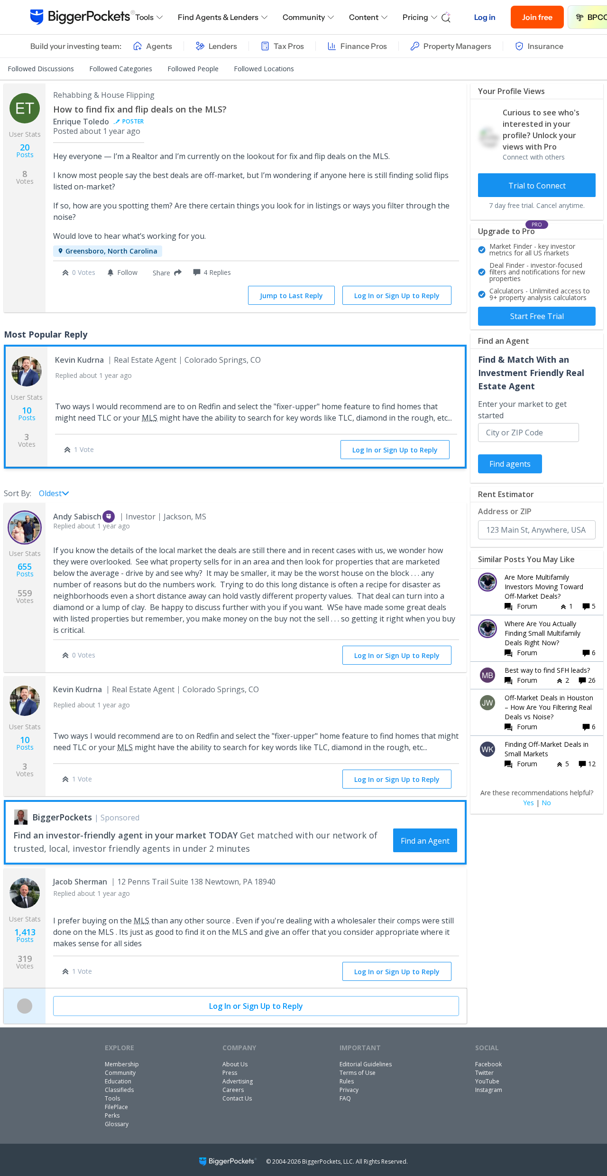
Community (304, 17)
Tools (144, 17)
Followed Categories (120, 68)
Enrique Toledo (81, 121)
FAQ (345, 1098)
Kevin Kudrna (79, 360)
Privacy (349, 1090)
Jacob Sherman (80, 881)
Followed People (193, 68)
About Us (235, 1064)
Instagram (488, 1090)
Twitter (484, 1073)
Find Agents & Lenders (218, 17)
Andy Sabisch (77, 516)
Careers (233, 1090)
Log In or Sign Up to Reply (397, 295)
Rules (347, 1081)
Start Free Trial (537, 316)
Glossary (117, 1124)
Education (118, 1081)
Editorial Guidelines (366, 1064)
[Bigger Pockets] (82, 17)
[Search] (446, 17)
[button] (165, 272)
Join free (537, 17)
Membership (122, 1064)
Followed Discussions (41, 68)
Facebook (488, 1064)
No (546, 803)
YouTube (487, 1081)
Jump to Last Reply (291, 295)
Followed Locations (264, 68)
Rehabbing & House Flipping (104, 95)
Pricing (415, 17)
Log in (485, 17)
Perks (112, 1115)
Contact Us (237, 1098)
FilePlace (116, 1107)
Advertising (237, 1081)
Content (363, 17)
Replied (93, 375)
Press (229, 1073)
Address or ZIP (505, 511)
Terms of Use (358, 1073)
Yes (528, 803)
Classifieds (119, 1090)
